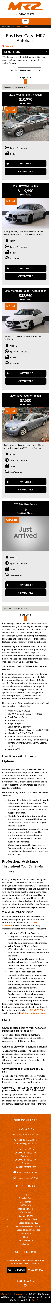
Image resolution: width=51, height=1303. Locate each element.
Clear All (9, 46)
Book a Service (25, 1208)
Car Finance (25, 1201)
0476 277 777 (26, 14)
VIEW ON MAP (36, 1270)
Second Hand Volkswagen (28, 1226)
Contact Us (25, 1233)
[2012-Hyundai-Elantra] (25, 123)
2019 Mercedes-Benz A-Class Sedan (25, 290)
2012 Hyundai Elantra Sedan (25, 94)
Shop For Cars (22, 27)
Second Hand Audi (28, 1219)
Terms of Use (21, 1294)
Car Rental (25, 1212)
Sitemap (25, 1243)
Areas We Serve (25, 1240)
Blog (25, 1236)
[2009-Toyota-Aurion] (25, 424)
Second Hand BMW (28, 1222)
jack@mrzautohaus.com (33, 1013)
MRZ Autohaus (8, 27)
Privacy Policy (7, 1294)
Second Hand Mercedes (28, 1229)
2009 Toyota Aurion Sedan (25, 395)
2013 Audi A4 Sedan (25, 504)
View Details (25, 171)
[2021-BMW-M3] (25, 213)
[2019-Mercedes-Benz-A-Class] (25, 317)
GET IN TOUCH (16, 1270)
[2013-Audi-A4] (25, 533)
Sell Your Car (25, 1205)
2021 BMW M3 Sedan (25, 185)
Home (26, 1194)
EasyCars (36, 1300)
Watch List (26, 163)
